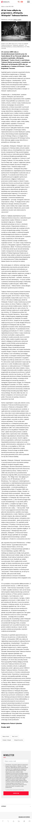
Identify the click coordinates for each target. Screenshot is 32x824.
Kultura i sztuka (17, 19)
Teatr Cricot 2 (15, 736)
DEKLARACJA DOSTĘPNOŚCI (24, 817)
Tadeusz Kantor (5, 736)
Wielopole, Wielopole (6, 740)
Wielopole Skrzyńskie (18, 740)
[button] (30, 807)
